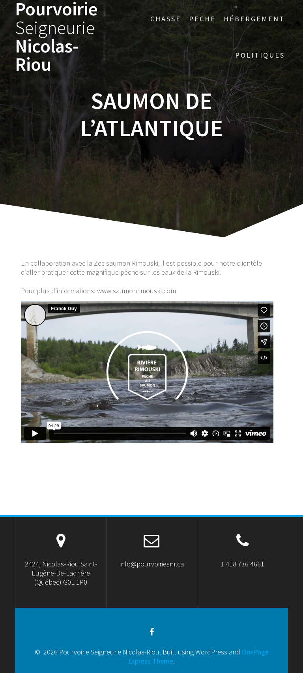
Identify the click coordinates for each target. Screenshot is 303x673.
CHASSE (165, 18)
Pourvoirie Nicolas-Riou (56, 37)
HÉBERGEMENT (254, 18)
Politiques (260, 55)
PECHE (202, 18)
